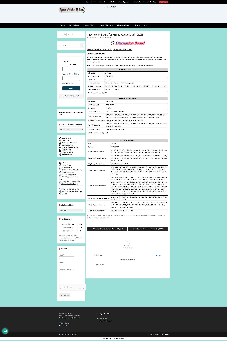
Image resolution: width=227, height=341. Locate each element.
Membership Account (124, 2)
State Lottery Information (145, 65)
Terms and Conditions (105, 321)
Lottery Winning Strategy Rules (70, 181)
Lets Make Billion (106, 37)
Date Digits (107, 215)
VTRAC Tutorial (66, 163)
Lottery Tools (89, 25)
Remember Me (68, 83)
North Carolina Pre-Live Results (71, 189)
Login (159, 255)
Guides (135, 25)
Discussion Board (123, 25)
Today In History (66, 168)
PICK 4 (90, 218)
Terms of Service (91, 2)
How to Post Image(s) (130, 65)
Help (145, 25)
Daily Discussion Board (95, 215)
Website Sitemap (66, 154)
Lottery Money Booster (144, 215)
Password (65, 74)
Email (61, 262)
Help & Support (66, 150)
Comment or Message (66, 270)
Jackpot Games (105, 25)
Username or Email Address (70, 65)
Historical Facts (66, 165)
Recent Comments (67, 152)
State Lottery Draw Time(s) (69, 184)
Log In (155, 2)
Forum (123, 215)
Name (61, 255)
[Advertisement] (136, 16)
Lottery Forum (133, 215)
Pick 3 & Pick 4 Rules (116, 65)
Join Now (65, 96)
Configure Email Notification (69, 147)
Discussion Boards (67, 145)
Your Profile (111, 2)
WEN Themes (164, 334)
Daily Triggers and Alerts (68, 174)
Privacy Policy (103, 318)
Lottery (127, 215)
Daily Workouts (74, 25)
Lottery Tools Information (69, 143)
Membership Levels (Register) (142, 2)
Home (63, 25)
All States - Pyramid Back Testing (71, 170)
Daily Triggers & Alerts (102, 65)
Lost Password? (74, 96)
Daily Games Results (67, 172)
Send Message (65, 295)
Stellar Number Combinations (101, 218)
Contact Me (102, 2)
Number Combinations (157, 215)
